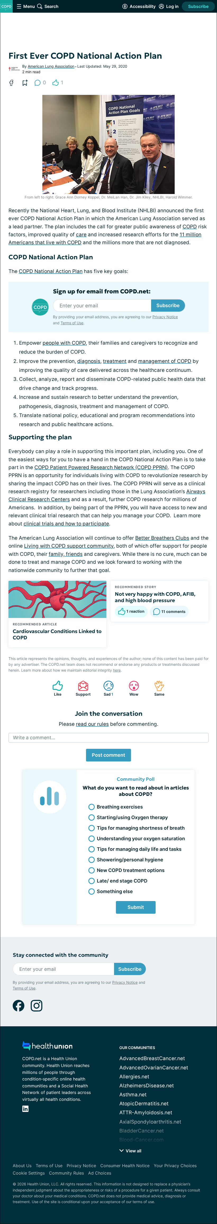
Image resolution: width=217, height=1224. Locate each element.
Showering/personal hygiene (130, 859)
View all (133, 1150)
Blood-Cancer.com (141, 1140)
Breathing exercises (120, 807)
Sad (105, 688)
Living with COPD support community (69, 546)
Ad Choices (99, 1173)
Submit (136, 907)
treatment (114, 361)
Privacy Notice (165, 317)
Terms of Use (72, 323)
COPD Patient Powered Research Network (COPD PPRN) (101, 467)
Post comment (108, 755)
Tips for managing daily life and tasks (139, 849)
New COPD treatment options (131, 870)
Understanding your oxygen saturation (141, 838)
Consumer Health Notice (125, 1165)
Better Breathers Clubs (162, 538)
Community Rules (66, 1173)
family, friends (66, 554)
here (117, 670)
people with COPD (64, 343)
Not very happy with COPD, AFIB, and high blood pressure (155, 597)
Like (54, 688)
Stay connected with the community (60, 955)
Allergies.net (134, 1077)
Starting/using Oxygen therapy (132, 817)
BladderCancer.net (141, 1131)
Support (82, 688)
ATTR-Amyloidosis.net (145, 1113)
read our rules (92, 724)
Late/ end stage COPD (122, 881)
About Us (22, 1165)
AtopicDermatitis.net (144, 1104)
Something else (115, 891)
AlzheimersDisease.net (146, 1086)
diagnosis (88, 361)
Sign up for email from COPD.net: (102, 291)
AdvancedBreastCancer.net (152, 1058)
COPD (190, 227)
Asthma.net (133, 1095)
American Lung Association (51, 66)
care (81, 235)
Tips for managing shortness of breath (141, 828)
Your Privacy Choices (175, 1165)
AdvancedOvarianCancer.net (153, 1068)
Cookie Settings (29, 1173)
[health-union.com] (47, 1047)
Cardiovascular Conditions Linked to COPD (57, 634)
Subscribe (198, 6)
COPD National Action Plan (51, 271)
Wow (130, 688)
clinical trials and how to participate (66, 524)
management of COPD (164, 361)
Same (156, 688)
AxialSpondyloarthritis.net (150, 1122)
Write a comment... (34, 737)
